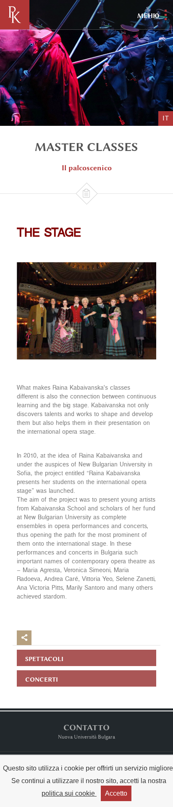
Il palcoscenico (87, 167)
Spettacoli (44, 659)
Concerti (41, 679)
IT (166, 118)
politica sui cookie (69, 793)
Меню (148, 15)
